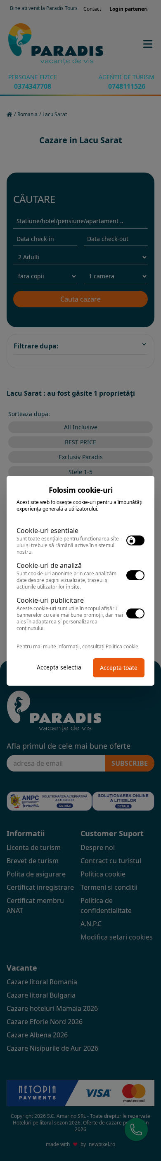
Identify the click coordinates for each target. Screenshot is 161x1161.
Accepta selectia (59, 667)
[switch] (135, 540)
